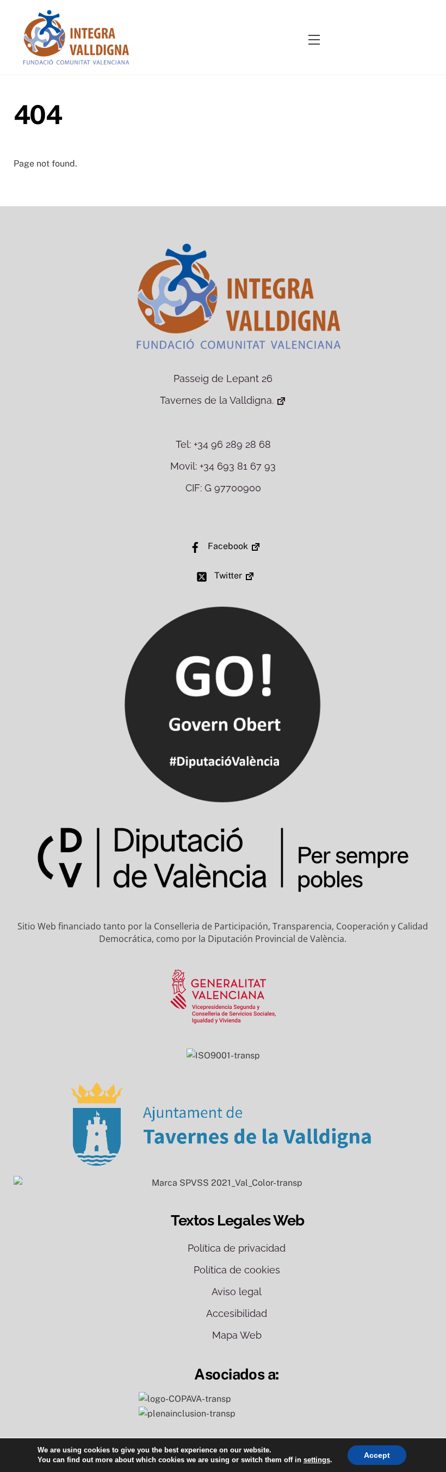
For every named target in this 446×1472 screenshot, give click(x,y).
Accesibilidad (236, 1313)
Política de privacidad (237, 1248)
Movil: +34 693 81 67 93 (223, 466)
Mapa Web (237, 1335)
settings (316, 1460)
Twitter (227, 575)
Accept (377, 1455)
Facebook (227, 546)
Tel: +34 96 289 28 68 (223, 444)
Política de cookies (237, 1270)
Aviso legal (237, 1291)
